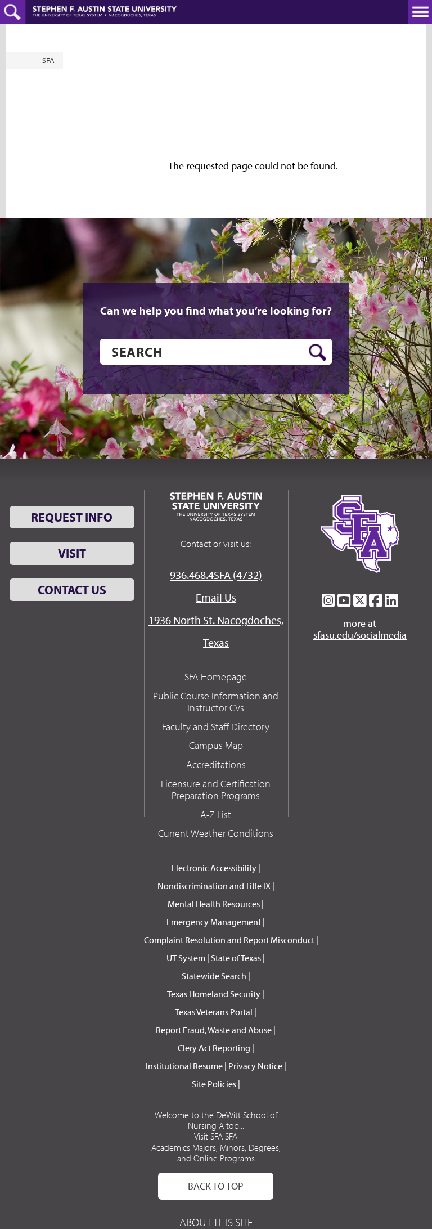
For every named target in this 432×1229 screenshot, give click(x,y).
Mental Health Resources (214, 903)
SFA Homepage (215, 676)
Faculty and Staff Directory (215, 726)
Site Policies (214, 1083)
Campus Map (216, 745)
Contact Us (72, 590)
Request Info (71, 517)
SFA (48, 60)
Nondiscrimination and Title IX (214, 885)
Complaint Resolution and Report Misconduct (229, 939)
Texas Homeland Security (213, 993)
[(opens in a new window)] (328, 600)
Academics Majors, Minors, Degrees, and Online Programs (216, 1153)
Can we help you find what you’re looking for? (216, 310)
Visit (72, 553)
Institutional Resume (184, 1065)
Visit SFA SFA (215, 1136)
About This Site (216, 1222)
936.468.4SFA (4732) (216, 575)
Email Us (216, 597)
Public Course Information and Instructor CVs (215, 702)
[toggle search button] (12, 12)
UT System (185, 957)
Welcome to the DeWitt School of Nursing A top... (216, 1120)
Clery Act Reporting (214, 1047)
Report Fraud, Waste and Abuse (214, 1029)
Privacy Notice (255, 1065)
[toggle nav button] (420, 12)
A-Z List (215, 814)
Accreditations (216, 764)
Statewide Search (214, 975)
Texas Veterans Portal (214, 1011)
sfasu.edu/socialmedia (360, 635)
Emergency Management (213, 921)
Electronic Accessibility (214, 867)
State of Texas (236, 957)
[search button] (317, 352)
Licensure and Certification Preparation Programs (216, 789)
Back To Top (216, 1185)
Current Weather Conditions (215, 833)
